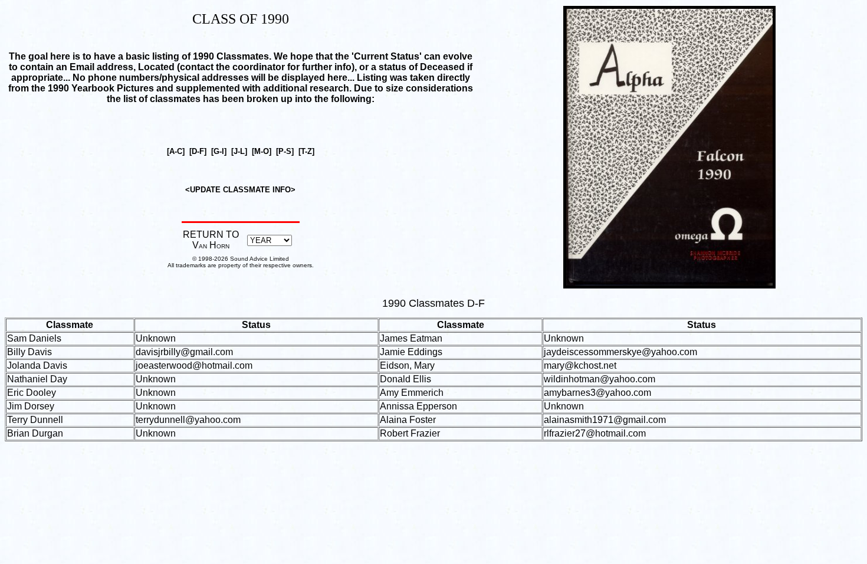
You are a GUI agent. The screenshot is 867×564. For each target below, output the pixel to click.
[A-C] (176, 151)
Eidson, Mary (407, 365)
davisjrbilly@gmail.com (184, 352)
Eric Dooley (31, 393)
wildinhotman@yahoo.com (599, 379)
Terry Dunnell (35, 420)
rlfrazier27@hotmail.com (595, 433)
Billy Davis (29, 352)
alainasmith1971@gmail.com (605, 420)
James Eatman (411, 338)
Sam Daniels (34, 338)
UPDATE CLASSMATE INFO (240, 189)
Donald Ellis (405, 379)
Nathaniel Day (37, 379)
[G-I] (218, 151)
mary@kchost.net (580, 365)
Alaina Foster (408, 420)
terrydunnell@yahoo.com (188, 420)
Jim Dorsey (30, 406)
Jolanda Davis (37, 365)
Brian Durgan (35, 433)
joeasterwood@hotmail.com (194, 365)
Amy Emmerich (412, 393)
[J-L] (239, 151)
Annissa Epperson (418, 406)
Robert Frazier (410, 433)
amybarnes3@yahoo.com (597, 393)
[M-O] (261, 151)
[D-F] (197, 151)
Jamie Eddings (411, 352)
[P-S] (285, 151)
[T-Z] (306, 151)
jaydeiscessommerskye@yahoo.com (620, 352)
